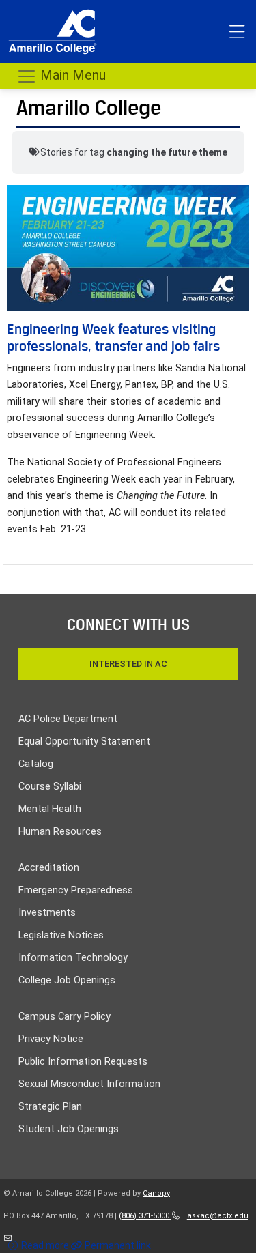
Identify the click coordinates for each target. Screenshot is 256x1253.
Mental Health (49, 809)
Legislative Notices (61, 935)
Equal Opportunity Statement (84, 741)
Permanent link (117, 1245)
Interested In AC (128, 664)
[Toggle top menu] (237, 32)
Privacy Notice (50, 1039)
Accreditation (48, 868)
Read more (44, 1245)
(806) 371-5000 (145, 1215)
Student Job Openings (68, 1129)
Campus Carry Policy (64, 1016)
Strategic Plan (50, 1106)
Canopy (156, 1193)
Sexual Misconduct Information (89, 1084)
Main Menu (71, 75)
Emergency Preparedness (75, 890)
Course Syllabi (49, 786)
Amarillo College (88, 107)
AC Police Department (67, 719)
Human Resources (60, 831)
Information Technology (73, 958)
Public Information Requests (82, 1061)
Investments (47, 913)
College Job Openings (66, 980)
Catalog (35, 764)
